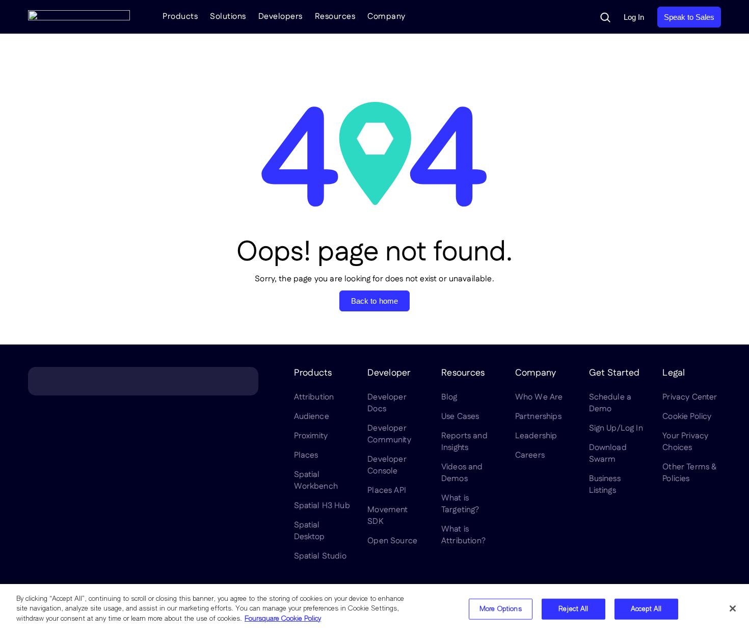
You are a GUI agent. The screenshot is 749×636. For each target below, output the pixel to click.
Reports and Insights (464, 442)
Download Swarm (608, 453)
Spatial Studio (320, 556)
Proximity (311, 436)
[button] (605, 17)
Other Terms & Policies (689, 473)
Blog (449, 397)
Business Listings (605, 484)
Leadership (536, 436)
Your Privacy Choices (685, 442)
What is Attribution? (463, 535)
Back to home (374, 301)
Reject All (573, 609)
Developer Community (389, 434)
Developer (388, 373)
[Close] (732, 608)
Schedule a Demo (610, 403)
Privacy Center (689, 397)
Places (306, 455)
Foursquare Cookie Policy (283, 619)
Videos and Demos (462, 473)
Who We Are (539, 397)
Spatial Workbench (316, 480)
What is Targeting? (460, 504)
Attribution (314, 397)
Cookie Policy (686, 416)
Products (180, 16)
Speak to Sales (689, 17)
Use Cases (460, 416)
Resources (335, 16)
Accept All (646, 609)
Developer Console (386, 465)
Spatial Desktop (309, 531)
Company (386, 16)
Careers (530, 455)
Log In (634, 17)
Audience (311, 416)
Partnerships (538, 416)
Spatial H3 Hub (322, 506)
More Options (500, 609)
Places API (386, 490)
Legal (673, 373)
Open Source (392, 541)
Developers (280, 16)
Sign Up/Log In (616, 428)
